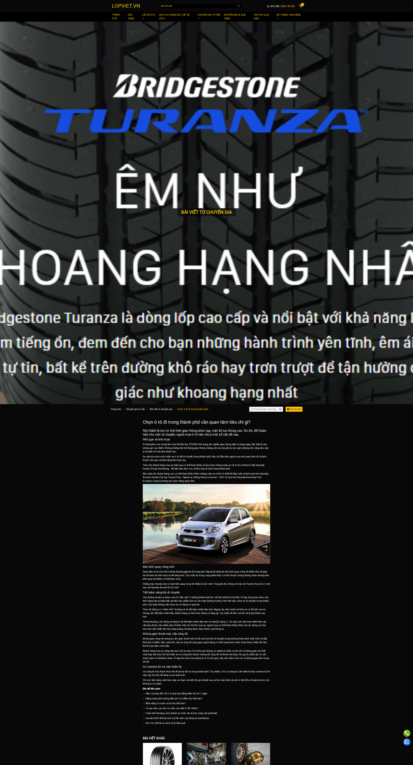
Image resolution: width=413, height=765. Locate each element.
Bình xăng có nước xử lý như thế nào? (165, 703)
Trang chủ (116, 16)
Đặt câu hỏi (295, 409)
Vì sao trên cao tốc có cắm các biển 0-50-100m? (171, 708)
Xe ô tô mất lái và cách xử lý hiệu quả (165, 723)
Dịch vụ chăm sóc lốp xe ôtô (174, 16)
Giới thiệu (131, 16)
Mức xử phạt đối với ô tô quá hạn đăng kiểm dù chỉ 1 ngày (176, 693)
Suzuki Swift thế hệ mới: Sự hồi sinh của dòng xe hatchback (177, 718)
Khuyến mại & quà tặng (234, 16)
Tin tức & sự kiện (261, 16)
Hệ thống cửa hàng (289, 14)
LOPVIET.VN (126, 6)
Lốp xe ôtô (148, 14)
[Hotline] (406, 733)
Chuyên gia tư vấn (209, 14)
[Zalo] (406, 742)
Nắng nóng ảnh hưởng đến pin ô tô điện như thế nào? (173, 698)
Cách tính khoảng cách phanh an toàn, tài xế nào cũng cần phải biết (181, 713)
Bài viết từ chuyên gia (161, 409)
